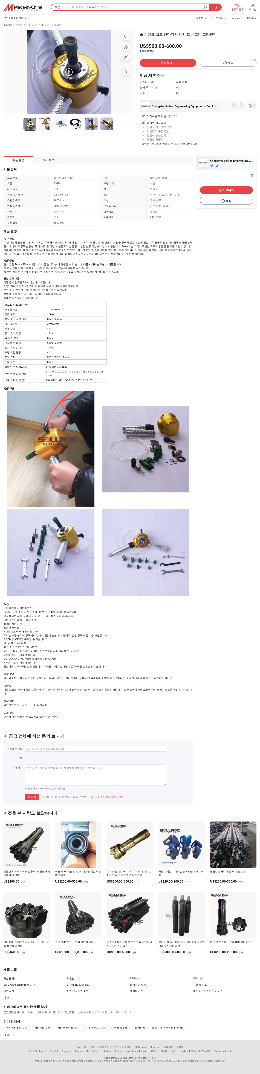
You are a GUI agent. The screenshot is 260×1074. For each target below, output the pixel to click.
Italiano (107, 1051)
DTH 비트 (198, 978)
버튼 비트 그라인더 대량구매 (168, 1028)
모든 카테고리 (16, 18)
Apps (235, 18)
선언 (92, 1047)
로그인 (252, 9)
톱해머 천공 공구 (139, 984)
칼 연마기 (139, 1028)
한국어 (154, 1051)
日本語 (164, 1051)
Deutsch (119, 1051)
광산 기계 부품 (54, 25)
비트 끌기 (9, 991)
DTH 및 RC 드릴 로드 (78, 984)
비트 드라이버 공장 (96, 1028)
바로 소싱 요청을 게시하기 (107, 797)
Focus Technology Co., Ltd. (134, 1057)
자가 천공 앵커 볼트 (77, 991)
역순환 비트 (73, 978)
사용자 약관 (103, 1047)
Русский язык (93, 1051)
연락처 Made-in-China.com (147, 1047)
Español (54, 1051)
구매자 (200, 18)
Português (66, 1051)
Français (79, 1051)
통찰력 (180, 1047)
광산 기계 (38, 25)
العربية (144, 1051)
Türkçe (194, 1051)
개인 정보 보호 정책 (121, 1047)
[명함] (251, 175)
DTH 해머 (135, 978)
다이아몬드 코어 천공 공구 (207, 991)
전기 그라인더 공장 (67, 1028)
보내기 (32, 797)
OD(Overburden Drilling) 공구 (19, 984)
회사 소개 (81, 1047)
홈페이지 (8, 25)
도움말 (219, 18)
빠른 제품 (168, 1047)
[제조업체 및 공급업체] (23, 7)
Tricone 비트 (200, 984)
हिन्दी (173, 1051)
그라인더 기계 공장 (16, 1028)
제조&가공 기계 (23, 25)
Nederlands (132, 1051)
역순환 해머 (10, 978)
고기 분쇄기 (120, 1028)
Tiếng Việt (206, 1051)
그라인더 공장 (42, 1028)
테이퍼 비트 (136, 991)
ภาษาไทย (183, 1051)
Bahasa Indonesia (223, 1051)
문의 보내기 (168, 62)
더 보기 (8, 1034)
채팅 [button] (230, 62)
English (42, 1051)
